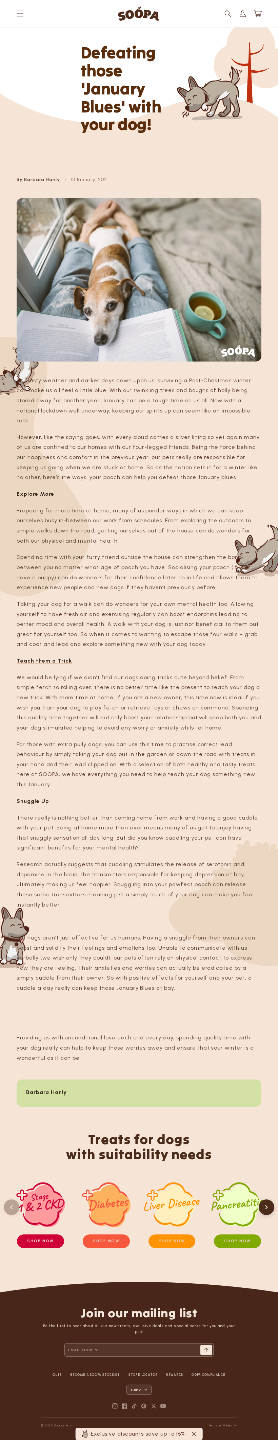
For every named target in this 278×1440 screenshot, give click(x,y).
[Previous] (11, 1207)
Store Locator (143, 1374)
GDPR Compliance (208, 1374)
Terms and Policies (220, 1425)
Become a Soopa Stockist (95, 1374)
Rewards (174, 1374)
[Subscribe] (206, 1350)
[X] (153, 1406)
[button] (20, 13)
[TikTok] (134, 1406)
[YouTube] (163, 1406)
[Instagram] (115, 1406)
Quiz (57, 1374)
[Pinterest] (143, 1406)
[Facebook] (124, 1406)
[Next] (266, 1207)
